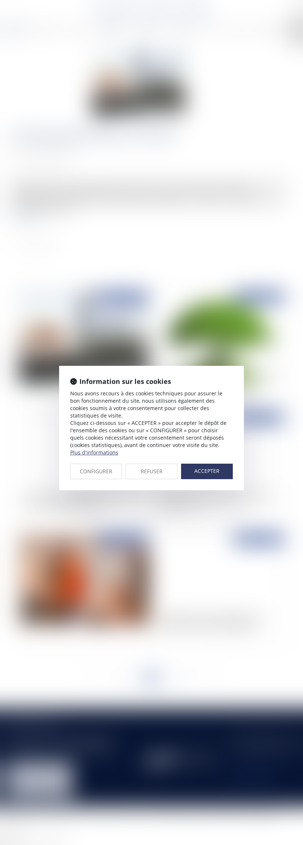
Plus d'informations (94, 452)
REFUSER (152, 471)
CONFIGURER (96, 471)
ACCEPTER (206, 470)
